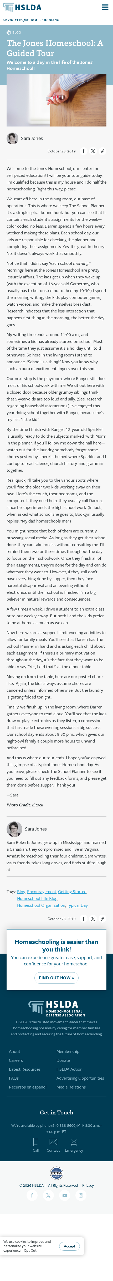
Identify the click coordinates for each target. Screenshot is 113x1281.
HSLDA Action (69, 1069)
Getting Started (72, 891)
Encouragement (41, 891)
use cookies (18, 1241)
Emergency (74, 1150)
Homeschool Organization (41, 905)
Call (36, 1150)
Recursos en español (28, 1087)
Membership (67, 1051)
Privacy (88, 1185)
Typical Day (77, 905)
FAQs (14, 1078)
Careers (16, 1060)
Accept (69, 1246)
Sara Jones (32, 138)
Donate (63, 1060)
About (14, 1051)
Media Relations (71, 1087)
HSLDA (38, 1185)
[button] (84, 151)
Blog (21, 891)
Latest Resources (24, 1069)
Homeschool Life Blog (37, 898)
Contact (53, 1150)
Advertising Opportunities (80, 1078)
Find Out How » (56, 978)
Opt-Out (30, 1250)
